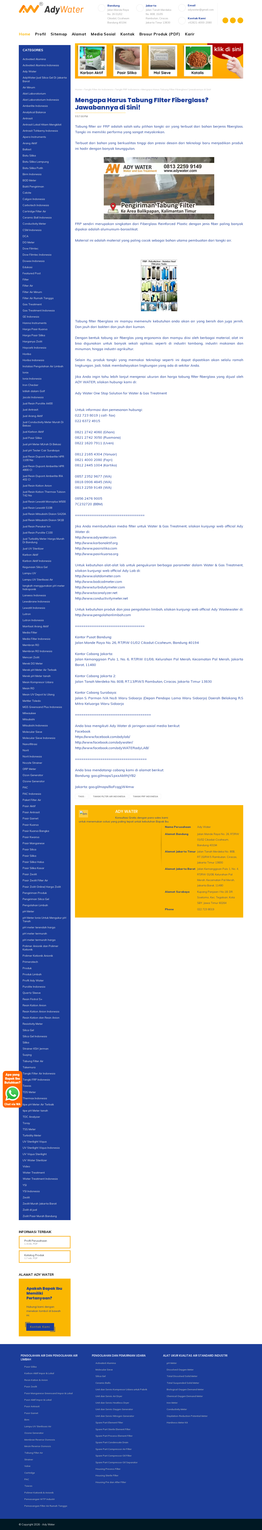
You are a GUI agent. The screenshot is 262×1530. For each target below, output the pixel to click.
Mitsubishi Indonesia (35, 725)
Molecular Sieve (32, 732)
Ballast (27, 149)
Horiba (27, 354)
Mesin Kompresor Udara (38, 682)
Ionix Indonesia (32, 378)
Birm (26, 1419)
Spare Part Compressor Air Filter (114, 1449)
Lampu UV (29, 573)
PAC (25, 787)
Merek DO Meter (33, 663)
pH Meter (28, 911)
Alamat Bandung (176, 834)
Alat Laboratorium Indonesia (41, 99)
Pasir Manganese (33, 843)
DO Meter (29, 242)
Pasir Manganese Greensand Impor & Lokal (48, 1393)
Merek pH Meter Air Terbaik (40, 670)
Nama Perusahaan (178, 827)
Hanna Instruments (35, 323)
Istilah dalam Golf (34, 391)
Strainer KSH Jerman (36, 1048)
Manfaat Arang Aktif (36, 626)
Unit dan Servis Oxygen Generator (114, 1409)
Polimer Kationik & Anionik (39, 1492)
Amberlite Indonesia (35, 106)
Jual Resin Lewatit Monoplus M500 (44, 501)
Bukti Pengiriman (33, 186)
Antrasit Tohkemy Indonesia (40, 130)
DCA (25, 236)
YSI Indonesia (31, 1191)
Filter (26, 279)
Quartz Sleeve (32, 993)
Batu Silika (29, 155)
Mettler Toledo (32, 701)
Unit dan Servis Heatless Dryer (112, 1402)
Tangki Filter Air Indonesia (98, 89)
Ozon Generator (33, 775)
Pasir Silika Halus (33, 862)
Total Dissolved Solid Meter (182, 1376)
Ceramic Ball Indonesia (37, 217)
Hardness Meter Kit (177, 1422)
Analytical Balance (34, 112)
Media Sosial (103, 34)
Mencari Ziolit (31, 657)
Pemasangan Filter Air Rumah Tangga (45, 1505)
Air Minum (29, 87)
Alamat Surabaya (177, 891)
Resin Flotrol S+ (32, 999)
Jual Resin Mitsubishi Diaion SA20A (44, 514)
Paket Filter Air (32, 800)
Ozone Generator (34, 781)
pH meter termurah (35, 933)
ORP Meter (29, 769)
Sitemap (59, 34)
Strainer (28, 1459)
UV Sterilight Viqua (35, 1141)
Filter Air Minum (32, 292)
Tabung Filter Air (33, 1061)
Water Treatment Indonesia (40, 1178)
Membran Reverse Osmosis (39, 1439)
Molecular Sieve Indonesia (39, 738)
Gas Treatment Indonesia (39, 310)
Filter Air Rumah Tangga (38, 298)
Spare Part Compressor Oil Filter (114, 1455)
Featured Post (32, 273)
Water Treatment (34, 1172)
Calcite (27, 192)
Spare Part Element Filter (109, 1422)
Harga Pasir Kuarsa (35, 329)
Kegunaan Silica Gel (35, 567)
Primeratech (30, 962)
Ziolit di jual (30, 1209)
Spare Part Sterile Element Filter (113, 1429)
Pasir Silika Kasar (33, 868)
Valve (27, 1466)
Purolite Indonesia (34, 986)
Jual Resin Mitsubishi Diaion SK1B (43, 520)
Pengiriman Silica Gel (36, 899)
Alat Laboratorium (34, 93)
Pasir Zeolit (30, 874)
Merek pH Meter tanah (37, 676)
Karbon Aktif (30, 554)
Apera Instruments (34, 137)
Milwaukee (29, 713)
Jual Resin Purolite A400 (38, 403)
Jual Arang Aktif (33, 416)
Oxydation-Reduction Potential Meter (187, 1416)
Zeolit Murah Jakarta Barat (40, 1203)
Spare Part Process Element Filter (114, 1435)
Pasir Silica (29, 849)
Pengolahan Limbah (35, 905)
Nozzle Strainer (32, 763)
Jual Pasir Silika (32, 438)
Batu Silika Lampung (36, 161)
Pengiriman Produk (35, 893)
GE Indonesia (31, 316)
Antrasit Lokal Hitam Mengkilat (42, 124)
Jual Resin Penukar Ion (37, 526)
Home (24, 34)
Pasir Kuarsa (31, 824)
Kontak (127, 34)
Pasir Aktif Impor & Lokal (38, 1399)
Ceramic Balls (103, 1382)
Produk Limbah (32, 974)
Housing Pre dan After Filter (111, 1482)
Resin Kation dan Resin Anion (41, 1017)
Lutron (27, 614)
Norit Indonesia (32, 756)
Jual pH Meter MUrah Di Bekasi (42, 444)
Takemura (29, 1067)
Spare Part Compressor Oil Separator (117, 1462)
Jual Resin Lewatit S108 (37, 507)
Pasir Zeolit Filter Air (35, 880)
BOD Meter (29, 180)
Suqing (27, 1055)
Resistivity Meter (33, 1024)
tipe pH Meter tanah (35, 1110)
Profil (40, 34)
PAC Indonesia (32, 794)
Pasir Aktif (29, 806)
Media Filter (30, 632)
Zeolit (26, 1197)
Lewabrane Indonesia (36, 601)
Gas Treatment (32, 304)
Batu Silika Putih (33, 168)
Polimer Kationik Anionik (38, 955)
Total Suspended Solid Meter (183, 1382)
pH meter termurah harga (39, 940)
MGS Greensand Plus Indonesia (42, 707)
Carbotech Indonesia (36, 205)
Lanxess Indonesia (34, 595)
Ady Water (29, 71)
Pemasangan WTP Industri (39, 1499)
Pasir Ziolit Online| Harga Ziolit (42, 886)
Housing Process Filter (108, 1468)
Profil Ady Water (33, 980)
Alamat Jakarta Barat (180, 869)
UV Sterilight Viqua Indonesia (41, 1147)
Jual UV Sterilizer (33, 548)
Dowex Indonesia (33, 261)
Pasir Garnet (30, 818)
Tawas (28, 1485)
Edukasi (27, 267)
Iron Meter (172, 1402)
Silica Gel (28, 1030)
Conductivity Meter (34, 223)
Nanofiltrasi (30, 744)
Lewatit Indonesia (34, 608)
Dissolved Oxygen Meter (180, 1369)
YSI (25, 1185)
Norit (26, 750)
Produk (27, 968)
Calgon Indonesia (34, 199)
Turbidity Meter (32, 1135)
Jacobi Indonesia (33, 397)
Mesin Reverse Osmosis (37, 1446)
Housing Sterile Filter (107, 1475)
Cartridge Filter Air (34, 211)
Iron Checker (30, 385)
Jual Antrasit (30, 409)
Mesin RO (28, 688)
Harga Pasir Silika (34, 335)
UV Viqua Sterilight (35, 1154)
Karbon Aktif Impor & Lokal (39, 1373)
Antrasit (28, 118)
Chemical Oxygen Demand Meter (185, 1396)
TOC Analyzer (31, 1116)
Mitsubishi (29, 719)
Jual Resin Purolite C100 (38, 532)
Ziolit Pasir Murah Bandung (40, 1216)
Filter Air (28, 285)
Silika (26, 1042)
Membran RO (31, 645)
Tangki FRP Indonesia (127, 89)
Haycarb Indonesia (34, 347)
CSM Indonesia (32, 230)
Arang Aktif (30, 143)
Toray (26, 1123)
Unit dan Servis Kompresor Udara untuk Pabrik (121, 1389)
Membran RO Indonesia (37, 651)
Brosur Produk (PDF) (159, 34)
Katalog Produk (34, 1255)
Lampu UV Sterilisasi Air (38, 579)
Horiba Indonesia (33, 360)
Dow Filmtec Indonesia (37, 254)
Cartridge (29, 1472)
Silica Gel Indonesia (35, 1036)
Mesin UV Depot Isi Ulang (38, 694)
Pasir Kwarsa (31, 837)
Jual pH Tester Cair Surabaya (41, 450)
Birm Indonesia (32, 174)
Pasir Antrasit (31, 812)
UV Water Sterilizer (35, 1160)
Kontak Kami (40, 1326)
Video (26, 1166)
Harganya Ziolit (32, 341)
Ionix (25, 372)
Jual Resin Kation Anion (37, 485)
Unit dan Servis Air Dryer (109, 1396)
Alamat (79, 34)
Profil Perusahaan (35, 1240)
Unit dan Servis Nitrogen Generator (115, 1416)
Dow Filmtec (30, 248)
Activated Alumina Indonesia (41, 65)
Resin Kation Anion (34, 1005)
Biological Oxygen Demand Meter (185, 1389)
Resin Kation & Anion (36, 1380)
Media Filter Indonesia (36, 639)
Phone (169, 909)
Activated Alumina (34, 59)
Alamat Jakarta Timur (180, 851)
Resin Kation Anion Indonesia (41, 1011)
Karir (190, 34)
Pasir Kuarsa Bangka (36, 831)
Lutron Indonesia (33, 620)
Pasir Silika (29, 855)
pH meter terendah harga (39, 927)
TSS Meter (29, 1129)
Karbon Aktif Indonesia (37, 561)
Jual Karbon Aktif (33, 431)
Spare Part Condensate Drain (112, 1442)
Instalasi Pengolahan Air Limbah (43, 366)
